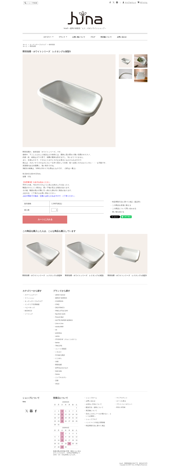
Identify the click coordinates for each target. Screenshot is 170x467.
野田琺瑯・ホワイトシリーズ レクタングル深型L (84, 275)
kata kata (58, 371)
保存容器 (52, 44)
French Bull (59, 317)
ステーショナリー (31, 295)
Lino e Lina (59, 323)
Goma (57, 374)
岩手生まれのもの (61, 368)
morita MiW (59, 327)
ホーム (25, 44)
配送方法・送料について (94, 407)
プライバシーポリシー (124, 404)
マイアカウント (130, 2)
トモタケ (58, 352)
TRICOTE (58, 346)
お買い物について (78, 37)
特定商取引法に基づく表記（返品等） (126, 202)
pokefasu (58, 333)
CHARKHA (59, 301)
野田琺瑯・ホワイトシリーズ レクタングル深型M (42, 275)
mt (56, 330)
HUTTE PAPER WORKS (64, 320)
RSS (118, 407)
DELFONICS (59, 308)
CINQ (57, 304)
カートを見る (121, 401)
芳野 (56, 381)
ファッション (29, 298)
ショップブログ (91, 419)
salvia (57, 336)
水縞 (56, 361)
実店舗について (106, 37)
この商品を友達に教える (121, 205)
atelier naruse (60, 295)
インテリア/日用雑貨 (32, 304)
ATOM (123, 407)
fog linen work (60, 314)
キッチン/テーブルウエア (38, 44)
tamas (57, 342)
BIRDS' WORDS (61, 298)
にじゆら (58, 358)
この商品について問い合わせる (124, 209)
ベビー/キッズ (30, 308)
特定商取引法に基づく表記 (95, 426)
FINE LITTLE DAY (61, 311)
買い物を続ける (118, 212)
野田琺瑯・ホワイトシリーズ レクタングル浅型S (127, 275)
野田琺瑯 (33, 46)
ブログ (92, 37)
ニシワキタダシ (60, 377)
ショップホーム (91, 398)
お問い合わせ (122, 37)
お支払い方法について (94, 404)
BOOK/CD (28, 311)
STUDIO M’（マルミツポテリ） (66, 339)
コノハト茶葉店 (60, 349)
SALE (57, 384)
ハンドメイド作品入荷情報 (95, 422)
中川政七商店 (60, 355)
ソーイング (29, 314)
